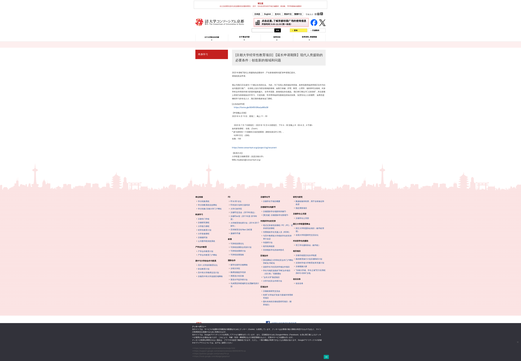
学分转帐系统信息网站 (207, 205)
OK (326, 357)
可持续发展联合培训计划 (241, 247)
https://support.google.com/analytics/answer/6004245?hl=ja (220, 351)
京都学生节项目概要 (271, 201)
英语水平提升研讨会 (239, 280)
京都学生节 (265, 197)
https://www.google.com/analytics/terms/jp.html (214, 348)
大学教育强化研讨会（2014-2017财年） (245, 224)
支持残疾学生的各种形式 (273, 250)
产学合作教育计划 (205, 251)
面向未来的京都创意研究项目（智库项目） (277, 303)
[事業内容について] (244, 40)
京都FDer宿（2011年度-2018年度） (244, 217)
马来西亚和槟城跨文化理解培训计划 (245, 284)
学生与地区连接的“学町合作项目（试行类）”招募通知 (276, 272)
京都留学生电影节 (268, 207)
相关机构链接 (268, 246)
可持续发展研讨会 (238, 251)
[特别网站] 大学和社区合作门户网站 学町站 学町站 (278, 261)
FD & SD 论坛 (236, 201)
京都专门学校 (203, 219)
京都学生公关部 (299, 214)
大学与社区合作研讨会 (272, 281)
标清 (230, 239)
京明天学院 (235, 268)
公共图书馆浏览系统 (206, 241)
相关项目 (297, 251)
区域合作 (264, 256)
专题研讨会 (268, 242)
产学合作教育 (201, 247)
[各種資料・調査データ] (309, 40)
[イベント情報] (276, 40)
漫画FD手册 (235, 233)
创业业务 (297, 279)
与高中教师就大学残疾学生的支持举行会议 (277, 237)
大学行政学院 (236, 209)
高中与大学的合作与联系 (205, 261)
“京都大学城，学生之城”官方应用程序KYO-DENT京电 (310, 271)
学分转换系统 (203, 201)
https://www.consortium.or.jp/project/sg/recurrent (254, 148)
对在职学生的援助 (300, 241)
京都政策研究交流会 (271, 291)
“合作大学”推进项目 (271, 277)
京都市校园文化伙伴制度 (306, 255)
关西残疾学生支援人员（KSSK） (276, 232)
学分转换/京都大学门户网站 (210, 209)
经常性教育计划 (204, 230)
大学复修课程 (203, 234)
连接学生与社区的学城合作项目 (276, 267)
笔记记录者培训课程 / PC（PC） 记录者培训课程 (278, 226)
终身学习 (203, 54)
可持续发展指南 (237, 255)
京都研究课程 (203, 222)
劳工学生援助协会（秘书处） (308, 245)
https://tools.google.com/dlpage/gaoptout (212, 356)
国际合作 (232, 260)
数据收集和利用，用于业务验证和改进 (310, 202)
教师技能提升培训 (238, 272)
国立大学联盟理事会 (301, 224)
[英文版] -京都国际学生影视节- (276, 215)
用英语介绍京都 (237, 276)
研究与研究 (298, 197)
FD (229, 197)
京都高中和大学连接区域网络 (210, 276)
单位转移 (199, 197)
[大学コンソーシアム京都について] (211, 40)
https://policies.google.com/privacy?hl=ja (211, 353)
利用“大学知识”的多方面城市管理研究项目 (278, 296)
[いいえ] (517, 342)
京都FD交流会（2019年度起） (243, 212)
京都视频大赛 (301, 266)
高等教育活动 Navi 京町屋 (241, 230)
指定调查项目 (301, 208)
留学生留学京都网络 (239, 265)
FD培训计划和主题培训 (240, 205)
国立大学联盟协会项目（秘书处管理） (310, 229)
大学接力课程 (203, 226)
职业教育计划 (203, 269)
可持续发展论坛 (237, 243)
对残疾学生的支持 (268, 221)
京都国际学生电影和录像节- (275, 211)
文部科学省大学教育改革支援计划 (310, 263)
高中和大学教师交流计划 (208, 272)
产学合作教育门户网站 (207, 255)
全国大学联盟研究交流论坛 (307, 235)
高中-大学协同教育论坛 (208, 265)
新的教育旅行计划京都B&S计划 (309, 259)
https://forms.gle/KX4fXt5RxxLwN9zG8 (251, 107)
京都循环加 (202, 237)
